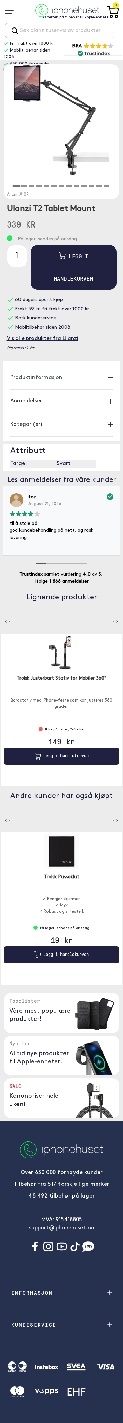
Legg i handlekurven (73, 267)
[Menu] (11, 10)
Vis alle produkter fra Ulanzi (42, 338)
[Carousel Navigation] (2, 619)
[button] (93, 49)
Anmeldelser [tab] (26, 401)
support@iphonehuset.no (61, 1228)
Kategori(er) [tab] (26, 424)
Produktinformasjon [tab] (36, 377)
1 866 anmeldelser (69, 581)
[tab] (16, 186)
